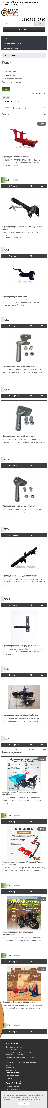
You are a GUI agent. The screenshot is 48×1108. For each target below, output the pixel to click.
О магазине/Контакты (12, 2)
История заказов (13, 1089)
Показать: (5, 114)
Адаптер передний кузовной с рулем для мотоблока (19, 793)
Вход (16, 4)
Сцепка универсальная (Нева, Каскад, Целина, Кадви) (22, 227)
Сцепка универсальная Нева (14, 296)
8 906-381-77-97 (34, 19)
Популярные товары (14, 1081)
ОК (24, 1103)
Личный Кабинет (13, 1086)
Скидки (9, 1078)
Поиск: (4, 67)
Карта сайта (11, 1070)
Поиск (14, 55)
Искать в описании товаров (14, 82)
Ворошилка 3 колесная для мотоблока (18, 1002)
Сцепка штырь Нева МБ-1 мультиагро (18, 366)
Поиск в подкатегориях (13, 79)
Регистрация (8, 4)
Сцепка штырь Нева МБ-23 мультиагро (19, 506)
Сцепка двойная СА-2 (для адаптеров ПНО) (21, 575)
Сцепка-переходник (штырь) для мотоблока (21, 645)
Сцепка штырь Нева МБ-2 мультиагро (18, 436)
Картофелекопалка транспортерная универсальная (17, 933)
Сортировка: (7, 107)
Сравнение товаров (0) (12, 101)
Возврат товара (12, 1067)
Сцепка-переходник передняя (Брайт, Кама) (21, 715)
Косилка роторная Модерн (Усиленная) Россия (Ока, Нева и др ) (22, 863)
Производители (12, 1076)
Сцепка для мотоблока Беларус (15, 156)
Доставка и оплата (30, 2)
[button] (24, 38)
